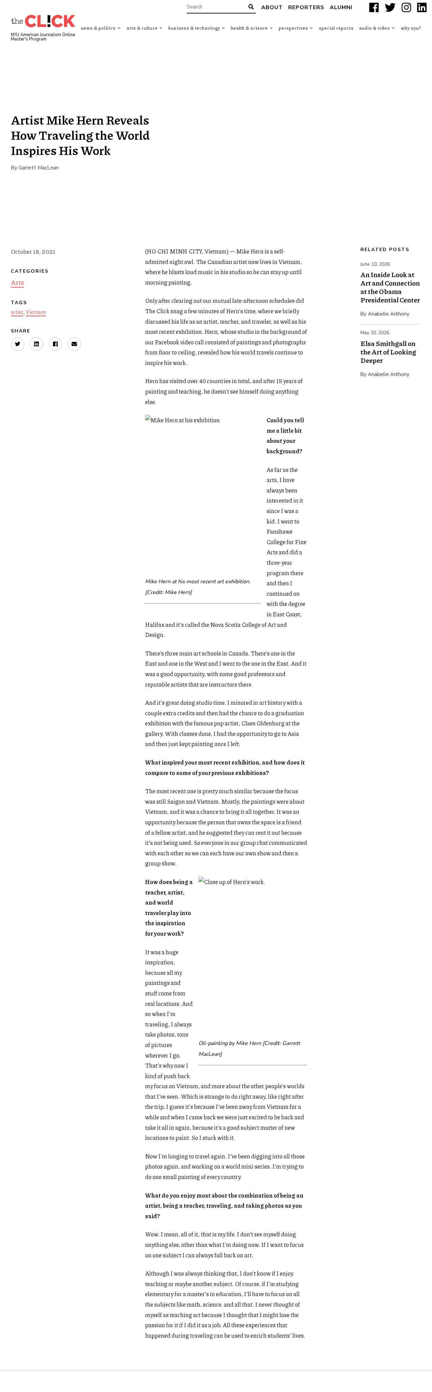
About (272, 7)
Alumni (341, 7)
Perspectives (293, 28)
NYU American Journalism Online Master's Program (43, 37)
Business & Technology (194, 28)
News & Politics (98, 28)
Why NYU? (411, 28)
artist (17, 312)
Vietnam (36, 312)
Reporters (306, 7)
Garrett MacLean (39, 167)
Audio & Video (374, 28)
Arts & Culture (142, 28)
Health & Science (249, 28)
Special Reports (336, 28)
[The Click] (43, 21)
